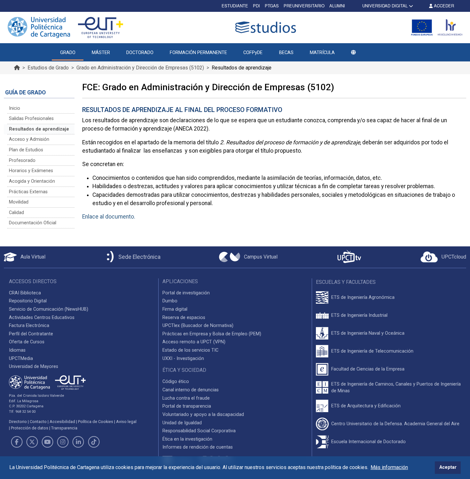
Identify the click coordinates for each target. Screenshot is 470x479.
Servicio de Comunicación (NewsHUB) (48, 309)
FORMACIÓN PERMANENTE (198, 52)
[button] (353, 52)
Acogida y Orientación (32, 181)
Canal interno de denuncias (190, 390)
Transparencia (64, 428)
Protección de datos (29, 428)
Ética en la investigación (187, 439)
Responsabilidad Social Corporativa (199, 431)
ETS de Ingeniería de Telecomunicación (372, 351)
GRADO (67, 52)
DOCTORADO (139, 52)
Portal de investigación (186, 293)
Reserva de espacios (183, 317)
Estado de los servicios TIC (190, 350)
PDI (256, 6)
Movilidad (18, 202)
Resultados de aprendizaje (39, 129)
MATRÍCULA (322, 52)
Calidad (16, 212)
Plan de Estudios (26, 150)
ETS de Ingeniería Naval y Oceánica (367, 333)
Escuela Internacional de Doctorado (368, 441)
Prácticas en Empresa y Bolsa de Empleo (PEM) (211, 334)
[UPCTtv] (349, 257)
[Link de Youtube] (47, 442)
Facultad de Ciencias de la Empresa (367, 369)
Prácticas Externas (28, 192)
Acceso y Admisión (29, 139)
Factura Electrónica (29, 325)
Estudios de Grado (48, 68)
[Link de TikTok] (93, 442)
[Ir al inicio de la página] (17, 68)
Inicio (14, 108)
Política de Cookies (95, 421)
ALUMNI (337, 6)
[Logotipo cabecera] (267, 27)
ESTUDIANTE (235, 6)
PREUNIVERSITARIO (304, 6)
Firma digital (174, 309)
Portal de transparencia (186, 406)
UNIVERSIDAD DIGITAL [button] (385, 6)
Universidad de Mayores (33, 366)
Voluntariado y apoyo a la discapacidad (203, 414)
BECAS (286, 52)
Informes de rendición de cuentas (197, 447)
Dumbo (169, 301)
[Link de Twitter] (32, 442)
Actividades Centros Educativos (41, 317)
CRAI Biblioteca (25, 293)
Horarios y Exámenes (31, 170)
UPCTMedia (21, 358)
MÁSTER (101, 52)
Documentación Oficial (32, 223)
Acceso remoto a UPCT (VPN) (193, 342)
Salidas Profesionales (31, 118)
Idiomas (17, 350)
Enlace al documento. (108, 216)
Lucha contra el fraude (186, 398)
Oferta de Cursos (26, 342)
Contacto (38, 421)
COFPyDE (252, 52)
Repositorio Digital (28, 301)
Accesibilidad (62, 421)
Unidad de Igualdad (182, 423)
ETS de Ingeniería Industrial (359, 315)
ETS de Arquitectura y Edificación (366, 406)
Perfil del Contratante (31, 334)
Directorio (18, 421)
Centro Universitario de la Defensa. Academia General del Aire (395, 424)
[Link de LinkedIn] (78, 442)
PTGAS (272, 6)
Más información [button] (389, 467)
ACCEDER (443, 6)
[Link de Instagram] (63, 442)
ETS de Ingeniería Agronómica (363, 297)
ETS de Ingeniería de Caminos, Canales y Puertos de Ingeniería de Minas (396, 387)
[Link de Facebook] (16, 442)
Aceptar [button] (448, 467)
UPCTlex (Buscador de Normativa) (197, 325)
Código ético (175, 381)
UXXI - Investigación (183, 358)
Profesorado (22, 160)
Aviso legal (126, 421)
